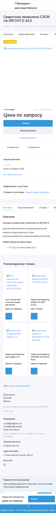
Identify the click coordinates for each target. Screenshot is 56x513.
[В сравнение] (20, 271)
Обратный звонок (11, 430)
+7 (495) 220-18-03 (12, 426)
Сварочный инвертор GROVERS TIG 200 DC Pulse (40, 357)
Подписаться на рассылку (16, 480)
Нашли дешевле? (28, 138)
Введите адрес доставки (37, 192)
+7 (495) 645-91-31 (12, 423)
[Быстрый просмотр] (16, 316)
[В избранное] (24, 271)
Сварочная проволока (20, 386)
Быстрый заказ (28, 130)
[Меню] (5, 5)
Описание (8, 34)
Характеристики (26, 34)
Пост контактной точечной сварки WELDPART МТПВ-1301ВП (12, 302)
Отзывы (45, 34)
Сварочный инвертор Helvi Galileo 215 (14, 355)
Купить (8, 316)
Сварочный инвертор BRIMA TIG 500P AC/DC (40, 302)
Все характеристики (12, 174)
